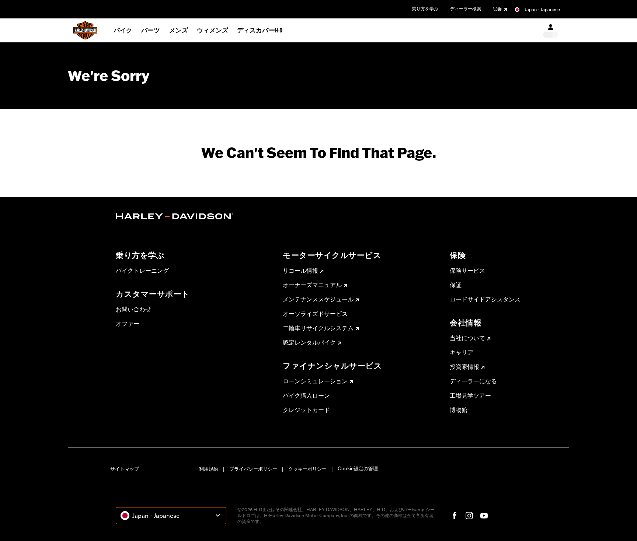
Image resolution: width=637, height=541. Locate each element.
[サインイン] (550, 30)
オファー (127, 323)
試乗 (497, 9)
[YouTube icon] (484, 515)
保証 (456, 285)
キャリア (461, 352)
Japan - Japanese (542, 9)
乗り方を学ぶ (425, 8)
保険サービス (467, 270)
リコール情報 (300, 270)
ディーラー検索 (465, 8)
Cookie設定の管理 (358, 468)
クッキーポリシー (307, 469)
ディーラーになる (473, 381)
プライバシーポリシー (253, 469)
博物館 (458, 409)
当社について (467, 338)
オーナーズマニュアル (312, 285)
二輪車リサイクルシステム (318, 328)
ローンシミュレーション (315, 381)
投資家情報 (464, 366)
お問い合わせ (133, 309)
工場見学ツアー (470, 395)
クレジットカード (306, 409)
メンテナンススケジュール (318, 299)
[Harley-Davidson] (193, 216)
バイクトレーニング (142, 270)
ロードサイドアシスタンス (485, 299)
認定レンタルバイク (309, 342)
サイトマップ (124, 469)
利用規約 (208, 469)
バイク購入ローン (306, 395)
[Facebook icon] (454, 515)
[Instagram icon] (469, 515)
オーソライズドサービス (315, 313)
